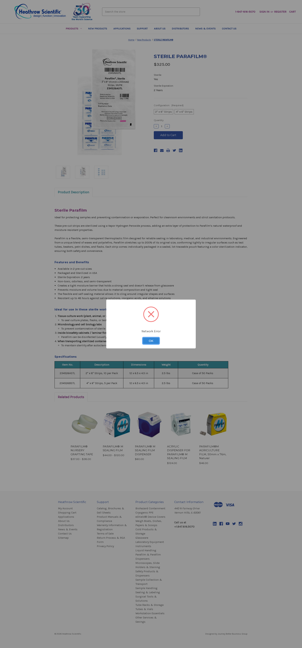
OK (151, 341)
